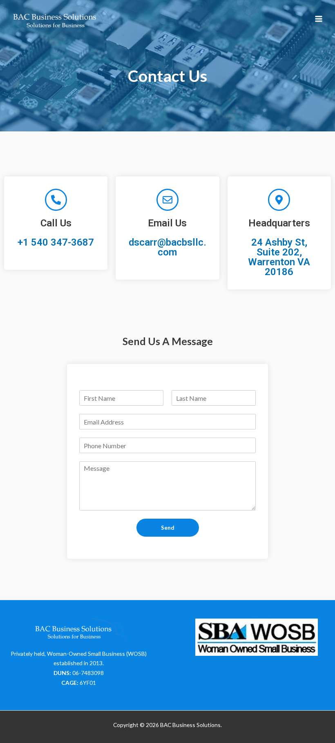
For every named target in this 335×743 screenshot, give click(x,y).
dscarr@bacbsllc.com (167, 247)
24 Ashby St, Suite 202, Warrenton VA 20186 (279, 257)
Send (167, 527)
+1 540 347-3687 (56, 242)
